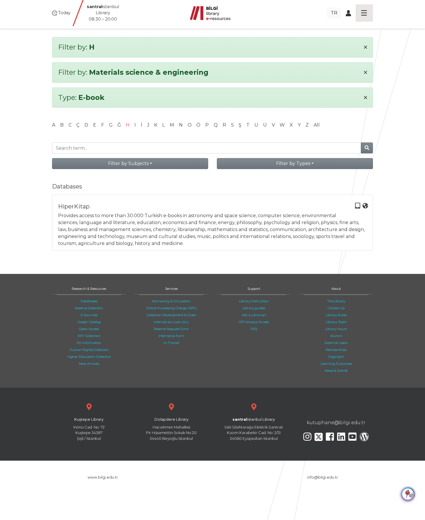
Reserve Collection (89, 308)
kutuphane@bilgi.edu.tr (336, 422)
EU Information (89, 343)
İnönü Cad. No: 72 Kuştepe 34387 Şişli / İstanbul (89, 429)
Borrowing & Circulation (171, 301)
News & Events (336, 371)
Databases (89, 301)
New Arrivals (89, 364)
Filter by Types (293, 163)
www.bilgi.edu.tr (103, 477)
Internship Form (171, 336)
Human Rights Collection (89, 350)
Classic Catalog (89, 322)
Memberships (336, 350)
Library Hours (336, 329)
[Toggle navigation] (364, 13)
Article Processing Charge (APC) (171, 308)
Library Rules (336, 315)
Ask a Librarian (254, 315)
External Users (336, 343)
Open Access (89, 329)
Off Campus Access (254, 322)
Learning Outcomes (336, 364)
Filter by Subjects (128, 163)
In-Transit (171, 343)
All (317, 125)
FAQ (253, 329)
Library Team (336, 322)
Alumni (336, 336)
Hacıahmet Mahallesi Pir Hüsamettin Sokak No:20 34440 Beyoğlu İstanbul (171, 429)
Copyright (336, 357)
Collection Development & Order (171, 315)
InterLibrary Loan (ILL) (171, 322)
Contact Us (336, 308)
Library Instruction (254, 301)
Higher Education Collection (89, 357)
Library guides (254, 308)
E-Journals (89, 315)
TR (334, 13)
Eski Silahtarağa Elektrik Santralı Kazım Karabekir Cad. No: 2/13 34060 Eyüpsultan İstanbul (254, 429)
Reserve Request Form (171, 329)
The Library (336, 301)
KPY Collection (89, 336)
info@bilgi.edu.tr (322, 477)
